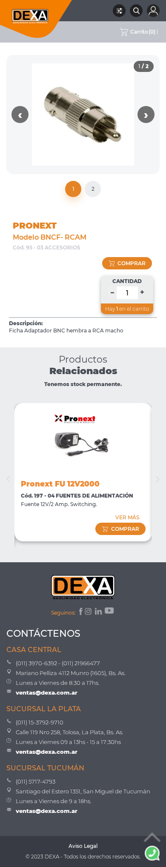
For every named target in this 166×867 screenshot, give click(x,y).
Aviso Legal (83, 846)
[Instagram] (89, 612)
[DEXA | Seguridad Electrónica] (36, 19)
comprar (131, 263)
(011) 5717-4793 (35, 781)
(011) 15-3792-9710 (39, 722)
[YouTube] (110, 612)
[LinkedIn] (99, 612)
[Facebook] (80, 612)
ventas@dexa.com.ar (46, 692)
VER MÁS (127, 517)
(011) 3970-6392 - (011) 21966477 (58, 663)
